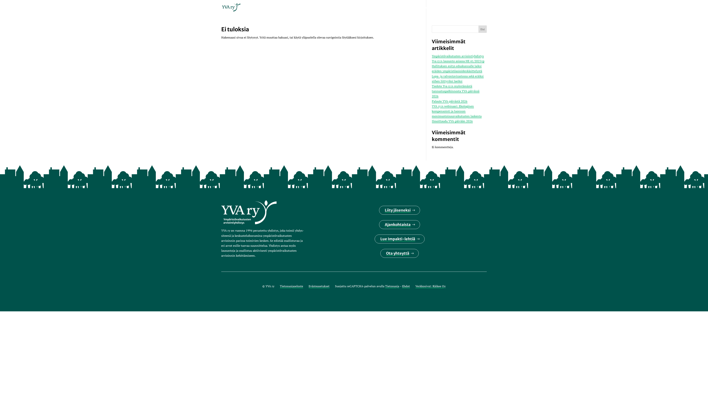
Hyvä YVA (453, 8)
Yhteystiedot (476, 8)
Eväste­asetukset (319, 286)
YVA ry (371, 8)
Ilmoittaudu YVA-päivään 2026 (452, 121)
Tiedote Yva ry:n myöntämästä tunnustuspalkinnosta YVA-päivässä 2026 (455, 91)
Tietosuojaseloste (291, 286)
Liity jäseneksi (398, 210)
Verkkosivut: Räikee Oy (430, 286)
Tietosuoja (392, 286)
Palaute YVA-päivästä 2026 (449, 101)
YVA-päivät (409, 8)
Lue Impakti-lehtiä (397, 239)
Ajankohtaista (398, 224)
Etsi (482, 29)
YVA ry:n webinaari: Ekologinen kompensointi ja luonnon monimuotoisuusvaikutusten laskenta (457, 111)
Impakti (388, 8)
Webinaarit (431, 8)
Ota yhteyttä (397, 253)
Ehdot (406, 286)
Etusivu (356, 8)
